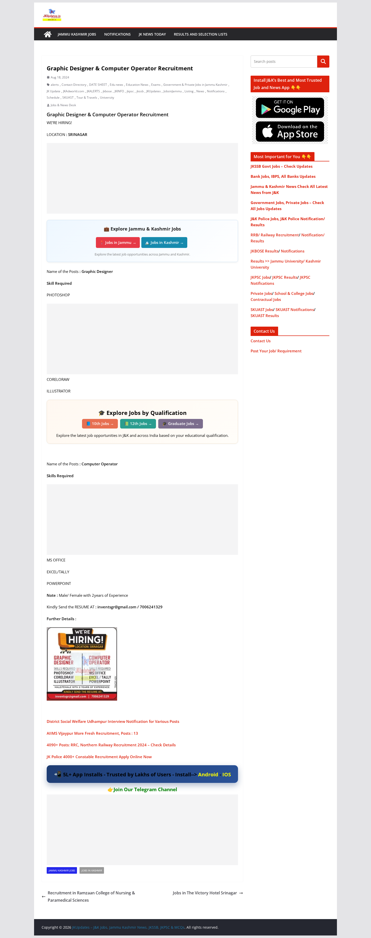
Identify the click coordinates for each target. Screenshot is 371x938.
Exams (156, 84)
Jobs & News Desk (63, 105)
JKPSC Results (284, 277)
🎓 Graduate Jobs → (180, 423)
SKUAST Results (265, 315)
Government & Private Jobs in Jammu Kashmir (195, 84)
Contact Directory (74, 84)
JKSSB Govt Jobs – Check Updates (281, 166)
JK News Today (152, 34)
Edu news (116, 84)
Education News (137, 84)
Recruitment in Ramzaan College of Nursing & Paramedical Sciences (91, 896)
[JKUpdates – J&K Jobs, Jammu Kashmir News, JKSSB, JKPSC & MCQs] (48, 34)
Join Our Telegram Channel (145, 789)
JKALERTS (93, 91)
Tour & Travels (86, 97)
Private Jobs (261, 293)
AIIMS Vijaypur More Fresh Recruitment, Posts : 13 (92, 733)
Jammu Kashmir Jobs (77, 34)
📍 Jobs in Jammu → (117, 242)
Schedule (53, 97)
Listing (189, 91)
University (107, 97)
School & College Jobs (294, 293)
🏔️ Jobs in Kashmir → (164, 242)
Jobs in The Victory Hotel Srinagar (205, 893)
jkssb (140, 91)
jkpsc (130, 91)
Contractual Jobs (266, 299)
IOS (226, 774)
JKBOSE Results (264, 250)
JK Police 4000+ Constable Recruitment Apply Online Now (99, 756)
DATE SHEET (98, 84)
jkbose (107, 91)
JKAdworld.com (73, 91)
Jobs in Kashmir (92, 870)
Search (323, 61)
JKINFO (119, 91)
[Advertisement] (142, 178)
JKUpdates (153, 91)
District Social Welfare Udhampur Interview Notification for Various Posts (113, 721)
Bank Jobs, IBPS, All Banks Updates (283, 176)
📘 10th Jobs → (100, 423)
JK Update (53, 91)
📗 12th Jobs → (138, 423)
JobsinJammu (173, 91)
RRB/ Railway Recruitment (275, 234)
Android (208, 774)
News (200, 91)
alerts (55, 84)
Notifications (117, 34)
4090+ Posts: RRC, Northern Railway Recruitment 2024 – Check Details (111, 744)
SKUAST (68, 97)
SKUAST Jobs (262, 309)
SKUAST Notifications (295, 309)
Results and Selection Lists (200, 34)
